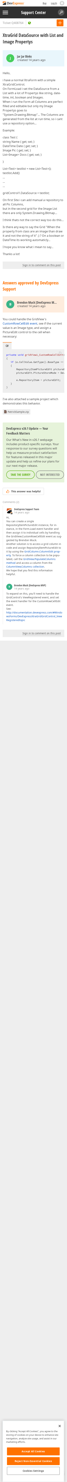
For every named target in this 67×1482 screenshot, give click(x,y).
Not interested (50, 475)
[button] (60, 353)
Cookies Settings (33, 1470)
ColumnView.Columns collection (25, 566)
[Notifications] (62, 3)
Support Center (33, 12)
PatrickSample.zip (18, 411)
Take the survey (20, 475)
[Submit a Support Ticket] (60, 22)
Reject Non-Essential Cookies (33, 1461)
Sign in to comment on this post (42, 265)
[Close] (60, 1426)
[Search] (61, 12)
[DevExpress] (13, 3)
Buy (44, 3)
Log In (54, 3)
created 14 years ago (31, 60)
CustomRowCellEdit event (20, 323)
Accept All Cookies (33, 1451)
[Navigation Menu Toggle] (5, 12)
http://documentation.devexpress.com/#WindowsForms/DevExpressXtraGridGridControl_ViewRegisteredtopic (34, 616)
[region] (33, 1451)
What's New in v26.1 (25, 440)
